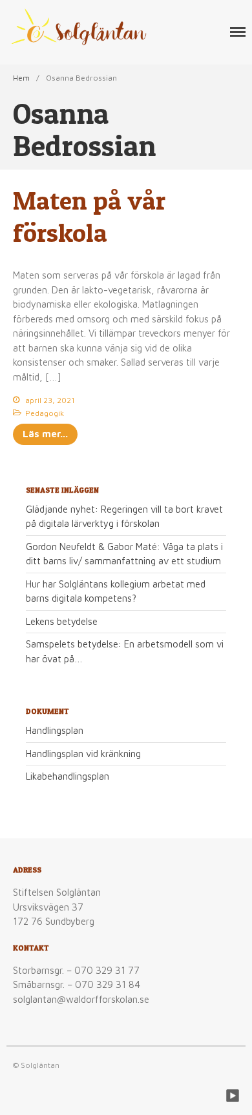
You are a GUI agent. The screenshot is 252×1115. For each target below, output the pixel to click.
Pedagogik (44, 413)
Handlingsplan (54, 730)
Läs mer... (45, 433)
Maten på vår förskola (89, 216)
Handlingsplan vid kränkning (83, 753)
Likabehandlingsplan (67, 776)
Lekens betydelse (62, 621)
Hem (21, 78)
